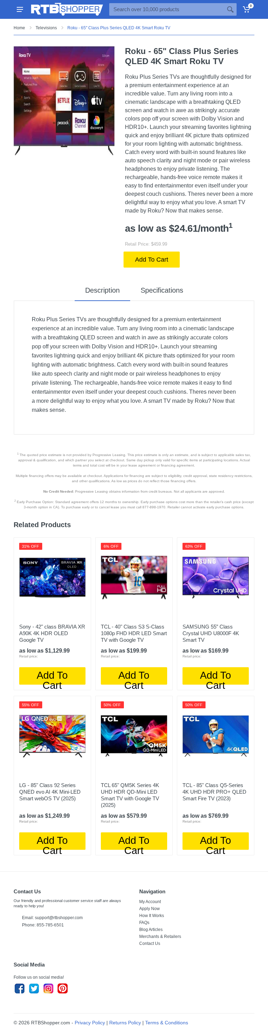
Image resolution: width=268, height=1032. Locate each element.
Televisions (46, 27)
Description (102, 290)
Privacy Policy (90, 1022)
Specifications (162, 290)
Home (19, 27)
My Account (150, 901)
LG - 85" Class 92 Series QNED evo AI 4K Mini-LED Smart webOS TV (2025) (50, 791)
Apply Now (149, 908)
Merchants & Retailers (160, 936)
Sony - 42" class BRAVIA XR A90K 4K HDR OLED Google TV (52, 633)
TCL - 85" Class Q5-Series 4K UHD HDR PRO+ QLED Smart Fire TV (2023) (214, 791)
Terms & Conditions (166, 1022)
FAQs (144, 922)
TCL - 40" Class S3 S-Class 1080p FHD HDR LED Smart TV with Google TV (134, 633)
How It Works (151, 915)
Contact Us (149, 943)
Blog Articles (151, 929)
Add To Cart (151, 259)
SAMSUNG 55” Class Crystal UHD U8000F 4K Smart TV (211, 633)
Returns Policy (125, 1022)
